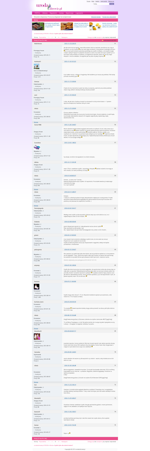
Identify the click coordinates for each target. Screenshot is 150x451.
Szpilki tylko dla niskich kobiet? (63, 33)
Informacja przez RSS (110, 40)
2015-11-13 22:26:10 (70, 43)
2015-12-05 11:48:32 (70, 142)
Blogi (92, 1)
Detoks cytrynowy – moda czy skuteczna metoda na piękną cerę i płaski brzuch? (109, 25)
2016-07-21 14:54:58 (70, 281)
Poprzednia (42, 37)
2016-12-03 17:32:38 (70, 425)
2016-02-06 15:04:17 (70, 208)
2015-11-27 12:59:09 (70, 108)
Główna (44, 13)
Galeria (97, 1)
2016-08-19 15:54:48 (70, 315)
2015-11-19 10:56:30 (70, 95)
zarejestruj (99, 37)
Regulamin (53, 13)
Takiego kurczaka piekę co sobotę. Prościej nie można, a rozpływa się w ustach (81, 25)
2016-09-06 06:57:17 (70, 331)
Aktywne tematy (96, 17)
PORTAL (37, 13)
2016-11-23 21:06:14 (70, 385)
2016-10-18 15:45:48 (70, 365)
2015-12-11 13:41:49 (70, 162)
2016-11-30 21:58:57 (70, 411)
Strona (36, 122)
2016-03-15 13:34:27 (70, 249)
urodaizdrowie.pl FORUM (41, 33)
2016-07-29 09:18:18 (70, 302)
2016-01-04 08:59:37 (70, 175)
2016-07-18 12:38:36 (70, 265)
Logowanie (79, 13)
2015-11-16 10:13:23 (70, 61)
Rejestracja (69, 13)
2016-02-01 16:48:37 (70, 192)
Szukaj (61, 13)
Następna (64, 37)
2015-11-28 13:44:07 (70, 125)
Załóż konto (103, 1)
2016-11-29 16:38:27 (70, 398)
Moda (51, 33)
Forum (88, 1)
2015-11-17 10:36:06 (70, 81)
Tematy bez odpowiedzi (109, 17)
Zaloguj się (111, 1)
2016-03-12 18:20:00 (70, 235)
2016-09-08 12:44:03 (70, 352)
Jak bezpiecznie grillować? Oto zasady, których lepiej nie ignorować (52, 25)
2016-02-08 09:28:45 (70, 221)
